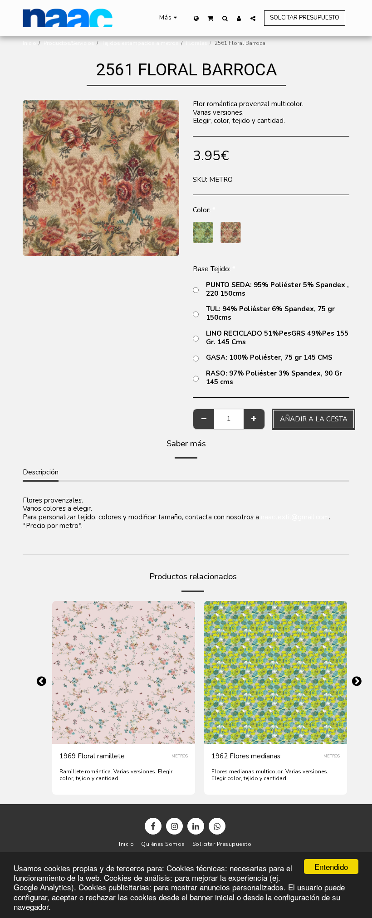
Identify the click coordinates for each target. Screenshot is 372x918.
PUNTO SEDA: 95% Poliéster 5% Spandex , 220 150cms (277, 289)
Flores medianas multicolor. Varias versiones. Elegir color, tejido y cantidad (269, 775)
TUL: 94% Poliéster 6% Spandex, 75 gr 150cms (270, 313)
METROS (179, 756)
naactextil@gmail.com (295, 517)
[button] (210, 18)
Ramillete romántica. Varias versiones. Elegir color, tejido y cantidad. (115, 775)
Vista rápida (123, 716)
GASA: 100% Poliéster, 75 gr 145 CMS (269, 357)
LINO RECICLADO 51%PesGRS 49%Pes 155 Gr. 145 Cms (277, 338)
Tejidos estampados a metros (140, 43)
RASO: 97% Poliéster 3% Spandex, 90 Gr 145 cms (274, 377)
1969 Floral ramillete (92, 756)
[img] (123, 672)
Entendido (331, 866)
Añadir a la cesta (128, 733)
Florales (196, 43)
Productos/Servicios (69, 43)
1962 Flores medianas (245, 756)
